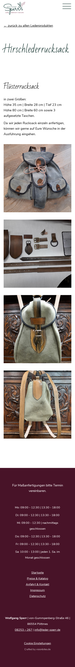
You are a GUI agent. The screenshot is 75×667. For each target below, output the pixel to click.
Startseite (37, 573)
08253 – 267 (23, 630)
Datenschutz (37, 596)
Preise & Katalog (37, 579)
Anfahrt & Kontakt (37, 584)
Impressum (37, 590)
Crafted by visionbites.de (37, 649)
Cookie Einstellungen (37, 643)
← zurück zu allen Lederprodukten (28, 25)
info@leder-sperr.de (47, 630)
